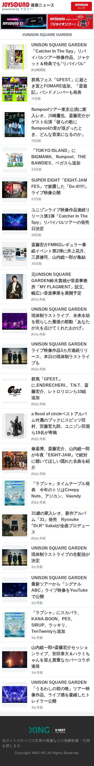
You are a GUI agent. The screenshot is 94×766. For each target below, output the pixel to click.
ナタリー (26, 9)
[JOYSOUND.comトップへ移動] (81, 6)
